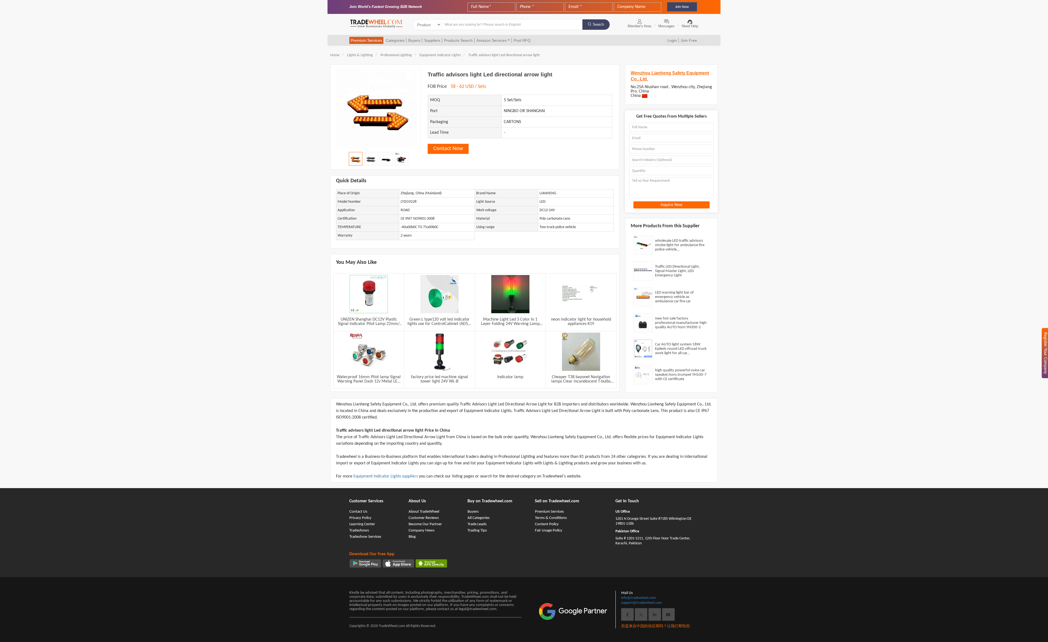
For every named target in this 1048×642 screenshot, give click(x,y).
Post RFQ (522, 40)
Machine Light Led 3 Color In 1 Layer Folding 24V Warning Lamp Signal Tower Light (510, 321)
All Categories (479, 518)
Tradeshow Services (365, 537)
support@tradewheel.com (641, 603)
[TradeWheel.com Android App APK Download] (431, 563)
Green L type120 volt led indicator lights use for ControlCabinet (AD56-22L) (439, 321)
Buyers (414, 40)
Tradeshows (359, 530)
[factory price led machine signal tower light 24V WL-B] (439, 352)
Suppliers (432, 40)
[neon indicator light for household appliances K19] (581, 294)
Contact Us (358, 512)
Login (672, 40)
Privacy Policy (360, 518)
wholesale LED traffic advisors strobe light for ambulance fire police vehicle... (679, 245)
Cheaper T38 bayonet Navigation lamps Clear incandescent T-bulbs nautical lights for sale (581, 379)
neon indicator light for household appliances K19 (581, 321)
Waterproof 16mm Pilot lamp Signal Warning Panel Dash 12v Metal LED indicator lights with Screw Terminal (369, 379)
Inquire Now (671, 205)
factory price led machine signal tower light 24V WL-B (439, 379)
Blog (412, 537)
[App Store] (398, 563)
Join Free (689, 40)
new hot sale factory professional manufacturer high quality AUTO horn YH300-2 (681, 322)
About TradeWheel (424, 512)
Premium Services (366, 40)
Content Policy (547, 524)
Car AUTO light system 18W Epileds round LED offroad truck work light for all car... (681, 348)
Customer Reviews (424, 518)
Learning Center (362, 524)
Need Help (690, 26)
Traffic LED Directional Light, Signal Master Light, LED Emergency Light (677, 271)
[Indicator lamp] (510, 352)
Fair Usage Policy (548, 530)
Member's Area (639, 26)
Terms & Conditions (551, 518)
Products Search (458, 40)
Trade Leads (477, 524)
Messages (666, 26)
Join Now (682, 7)
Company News (421, 530)
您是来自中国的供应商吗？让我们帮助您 (655, 626)
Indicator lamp (510, 377)
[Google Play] (365, 563)
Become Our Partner (425, 524)
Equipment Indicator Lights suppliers (386, 476)
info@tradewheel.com (638, 598)
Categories (395, 40)
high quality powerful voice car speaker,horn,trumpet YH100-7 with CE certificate (681, 374)
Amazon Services (492, 40)
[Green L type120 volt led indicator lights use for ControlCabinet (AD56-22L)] (439, 294)
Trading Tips (477, 530)
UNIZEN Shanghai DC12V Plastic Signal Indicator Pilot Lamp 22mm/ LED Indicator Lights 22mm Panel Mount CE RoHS (369, 321)
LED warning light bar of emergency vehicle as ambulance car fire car (674, 297)
